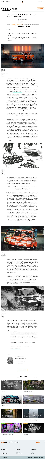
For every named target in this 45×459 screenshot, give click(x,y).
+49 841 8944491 (20, 363)
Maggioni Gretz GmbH (28, 391)
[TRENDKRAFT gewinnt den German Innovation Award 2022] (38, 443)
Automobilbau (21, 342)
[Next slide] (42, 300)
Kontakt (33, 453)
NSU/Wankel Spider (17, 91)
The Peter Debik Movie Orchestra (7, 434)
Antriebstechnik (14, 342)
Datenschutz (30, 457)
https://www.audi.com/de (15, 348)
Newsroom (40, 8)
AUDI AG (3, 391)
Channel (18, 449)
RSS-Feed (31, 453)
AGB (39, 457)
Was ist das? (4, 449)
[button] (16, 26)
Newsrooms (19, 453)
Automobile (27, 342)
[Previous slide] (2, 300)
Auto (9, 29)
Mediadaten (34, 449)
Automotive (33, 342)
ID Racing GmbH (5, 405)
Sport (10, 30)
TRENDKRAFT (6, 457)
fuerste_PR (26, 434)
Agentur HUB (4, 453)
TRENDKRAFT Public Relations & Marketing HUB (22, 2)
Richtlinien (36, 457)
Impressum (42, 457)
